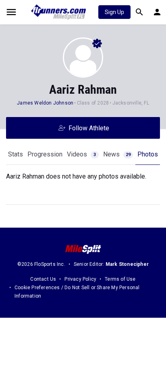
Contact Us (43, 279)
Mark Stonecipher (127, 264)
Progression (44, 154)
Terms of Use (120, 279)
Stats (15, 154)
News (117, 154)
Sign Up (114, 12)
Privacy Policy (80, 279)
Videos (81, 154)
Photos (147, 154)
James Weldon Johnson (46, 103)
